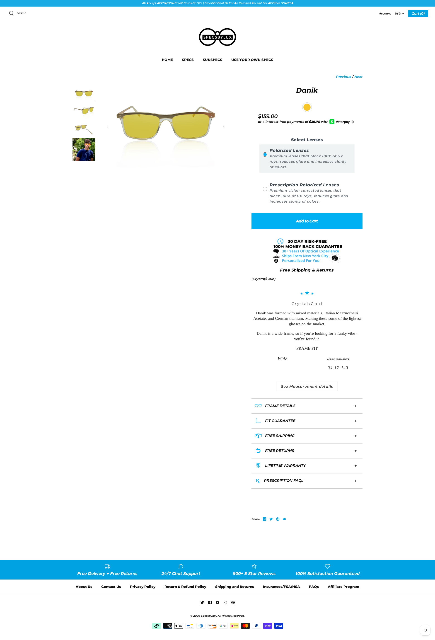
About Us (84, 586)
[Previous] (107, 127)
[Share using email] (284, 519)
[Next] (223, 127)
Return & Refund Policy (185, 586)
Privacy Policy (142, 586)
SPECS (188, 60)
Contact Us (111, 586)
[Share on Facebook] (264, 519)
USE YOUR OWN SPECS (252, 60)
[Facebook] (210, 602)
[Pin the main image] (277, 519)
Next (358, 77)
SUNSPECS (212, 60)
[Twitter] (202, 602)
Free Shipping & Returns (307, 270)
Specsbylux (208, 615)
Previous (343, 77)
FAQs (314, 586)
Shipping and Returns (234, 586)
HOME (167, 60)
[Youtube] (217, 602)
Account (385, 13)
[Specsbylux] (217, 28)
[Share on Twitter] (271, 519)
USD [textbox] (400, 12)
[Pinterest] (233, 602)
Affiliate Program (343, 586)
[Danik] (83, 93)
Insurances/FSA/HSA (281, 586)
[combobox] (399, 12)
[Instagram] (225, 602)
